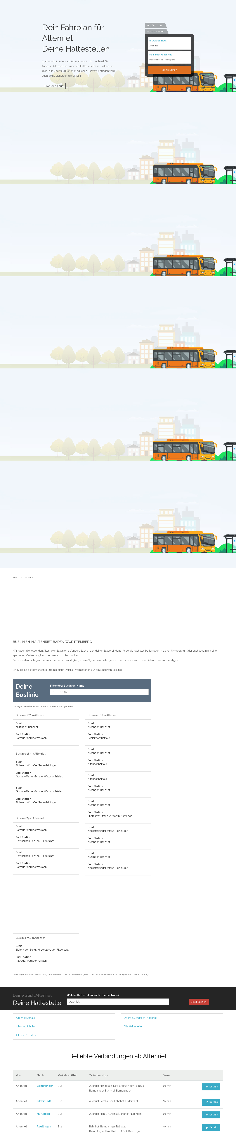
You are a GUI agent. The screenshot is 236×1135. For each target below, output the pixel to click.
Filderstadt (44, 1101)
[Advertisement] (118, 612)
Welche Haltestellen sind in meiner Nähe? (93, 995)
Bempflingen (45, 1085)
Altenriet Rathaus (26, 1017)
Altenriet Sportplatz (27, 1035)
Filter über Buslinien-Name (67, 685)
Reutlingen (44, 1126)
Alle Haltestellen (133, 1026)
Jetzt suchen (169, 69)
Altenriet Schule (25, 1026)
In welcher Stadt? (158, 41)
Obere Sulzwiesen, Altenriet (140, 1017)
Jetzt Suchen (198, 1001)
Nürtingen (43, 1113)
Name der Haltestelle (160, 55)
